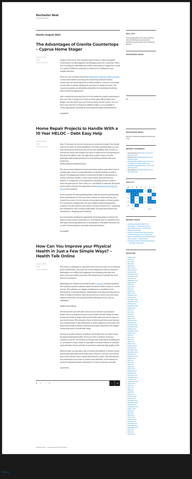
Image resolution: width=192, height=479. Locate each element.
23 (132, 202)
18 (141, 198)
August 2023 (132, 333)
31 (136, 205)
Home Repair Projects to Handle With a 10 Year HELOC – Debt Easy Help (77, 131)
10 (137, 194)
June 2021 (131, 388)
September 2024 (133, 306)
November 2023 (133, 327)
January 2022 (132, 373)
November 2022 (133, 352)
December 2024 (133, 299)
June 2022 (131, 362)
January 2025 (132, 297)
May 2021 (131, 390)
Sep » (150, 209)
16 (132, 198)
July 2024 (131, 310)
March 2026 (131, 268)
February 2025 (132, 295)
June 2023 (131, 337)
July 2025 (131, 285)
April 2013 (131, 415)
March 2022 (131, 369)
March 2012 (131, 434)
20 (149, 198)
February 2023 (132, 346)
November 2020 (133, 402)
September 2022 (133, 356)
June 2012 (131, 430)
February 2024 (132, 320)
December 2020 (133, 400)
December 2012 (132, 423)
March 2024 (131, 318)
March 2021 (131, 394)
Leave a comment (42, 62)
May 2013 (131, 413)
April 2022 (131, 367)
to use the (99, 284)
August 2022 (132, 358)
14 (154, 194)
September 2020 (133, 407)
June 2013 (131, 411)
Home (38, 60)
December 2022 (133, 350)
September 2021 (133, 381)
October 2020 (132, 404)
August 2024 (132, 308)
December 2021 (132, 375)
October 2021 (132, 379)
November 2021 (133, 377)
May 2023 (131, 339)
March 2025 (131, 293)
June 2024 (131, 312)
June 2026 (131, 261)
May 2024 (131, 314)
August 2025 (132, 283)
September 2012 (133, 428)
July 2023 (130, 335)
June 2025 (131, 287)
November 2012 (133, 426)
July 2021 (130, 386)
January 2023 (132, 348)
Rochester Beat (47, 15)
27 (149, 202)
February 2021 (132, 396)
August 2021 (131, 383)
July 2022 (131, 360)
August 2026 (132, 257)
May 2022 (131, 365)
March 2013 (131, 417)
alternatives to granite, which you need (103, 77)
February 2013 (132, 419)
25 (141, 202)
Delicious (5, 472)
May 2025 (131, 289)
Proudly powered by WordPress (57, 447)
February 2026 (132, 270)
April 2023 (131, 341)
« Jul (132, 209)
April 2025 (131, 291)
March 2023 (131, 344)
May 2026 (131, 264)
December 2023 (133, 325)
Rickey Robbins (132, 161)
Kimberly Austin (133, 165)
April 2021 (131, 392)
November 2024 (133, 301)
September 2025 (133, 280)
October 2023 (132, 329)
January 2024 (132, 322)
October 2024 (132, 304)
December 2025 (133, 274)
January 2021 (132, 398)
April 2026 (131, 266)
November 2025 (133, 276)
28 (154, 202)
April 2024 (131, 316)
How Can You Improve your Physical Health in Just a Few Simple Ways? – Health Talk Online (74, 251)
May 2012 (131, 432)
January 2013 (132, 421)
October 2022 (132, 354)
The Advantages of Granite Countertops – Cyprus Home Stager (77, 47)
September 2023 (133, 331)
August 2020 (132, 409)
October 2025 (132, 278)
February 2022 (132, 371)
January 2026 (132, 272)
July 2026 (131, 259)
